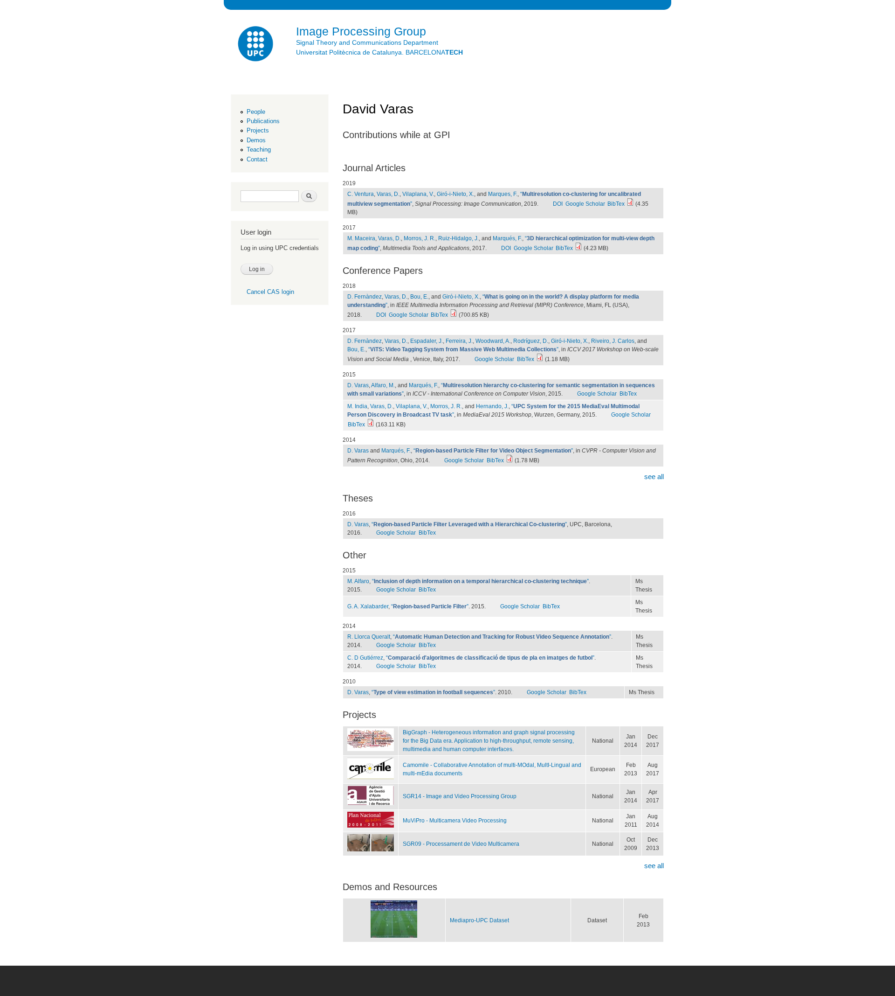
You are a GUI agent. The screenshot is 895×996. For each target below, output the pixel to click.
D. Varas (358, 385)
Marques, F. (502, 194)
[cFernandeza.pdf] (540, 359)
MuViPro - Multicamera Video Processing (455, 820)
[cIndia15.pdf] (370, 424)
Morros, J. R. (419, 238)
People (256, 111)
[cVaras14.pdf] (509, 460)
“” (463, 349)
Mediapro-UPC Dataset (479, 920)
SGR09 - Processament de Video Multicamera (461, 844)
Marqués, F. (507, 238)
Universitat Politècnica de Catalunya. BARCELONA (379, 52)
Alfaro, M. (383, 385)
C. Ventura (360, 194)
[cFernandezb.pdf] (453, 315)
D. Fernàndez (364, 296)
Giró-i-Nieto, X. (455, 194)
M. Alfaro (358, 581)
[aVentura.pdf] (630, 204)
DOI (558, 204)
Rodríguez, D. (530, 341)
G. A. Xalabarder (367, 606)
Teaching (259, 149)
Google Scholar (585, 204)
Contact (257, 159)
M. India (357, 406)
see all (654, 477)
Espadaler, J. (426, 341)
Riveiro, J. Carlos (612, 341)
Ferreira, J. (459, 341)
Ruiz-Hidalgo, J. (458, 238)
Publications (263, 121)
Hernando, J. (492, 406)
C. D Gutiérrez (365, 658)
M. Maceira (361, 238)
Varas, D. (388, 194)
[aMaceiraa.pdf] (578, 248)
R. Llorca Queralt (368, 637)
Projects (258, 130)
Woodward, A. (492, 341)
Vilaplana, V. (418, 194)
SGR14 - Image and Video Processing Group (459, 796)
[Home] (256, 45)
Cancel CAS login (270, 291)
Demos (256, 140)
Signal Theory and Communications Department (367, 42)
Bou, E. (419, 296)
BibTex (616, 204)
